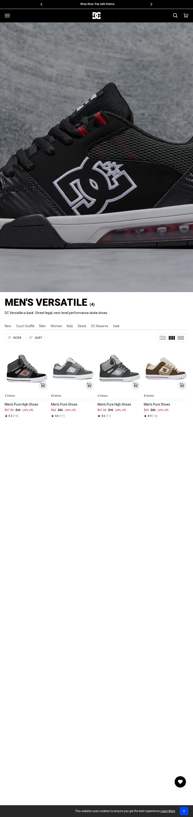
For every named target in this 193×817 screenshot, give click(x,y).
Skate (82, 326)
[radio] (11, 390)
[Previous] (41, 4)
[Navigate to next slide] (91, 390)
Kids (70, 326)
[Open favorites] (180, 782)
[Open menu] (7, 15)
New (8, 326)
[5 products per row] (180, 338)
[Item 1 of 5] (27, 368)
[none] (27, 390)
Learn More (168, 811)
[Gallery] (27, 368)
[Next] (151, 4)
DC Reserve (99, 326)
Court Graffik (25, 326)
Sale (116, 326)
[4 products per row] (171, 338)
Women (56, 326)
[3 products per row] (162, 338)
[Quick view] (43, 385)
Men (42, 326)
